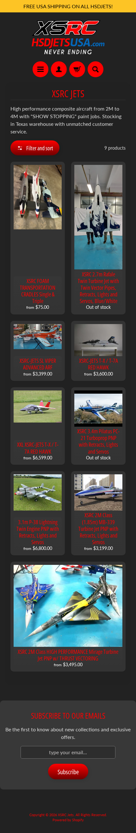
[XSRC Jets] (68, 36)
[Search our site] (95, 69)
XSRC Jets (66, 815)
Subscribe (68, 772)
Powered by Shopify (68, 820)
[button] (34, 147)
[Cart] (77, 69)
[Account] (59, 69)
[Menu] (40, 69)
